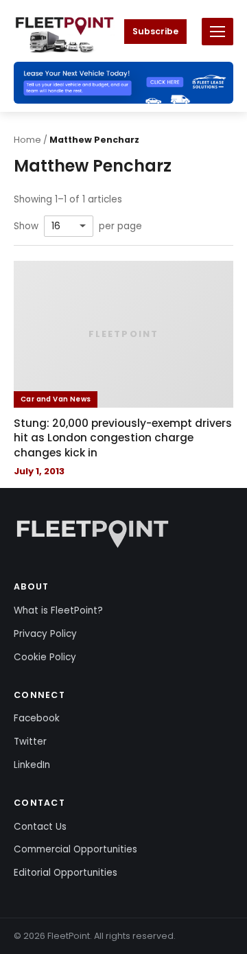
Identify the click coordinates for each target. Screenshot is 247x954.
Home (27, 140)
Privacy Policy (45, 633)
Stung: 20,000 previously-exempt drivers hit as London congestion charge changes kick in (123, 438)
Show (26, 226)
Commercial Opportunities (75, 849)
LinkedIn (32, 764)
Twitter (30, 741)
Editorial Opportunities (65, 872)
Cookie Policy (45, 657)
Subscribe (155, 31)
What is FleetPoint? (58, 610)
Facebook (37, 718)
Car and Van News (56, 399)
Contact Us (40, 826)
